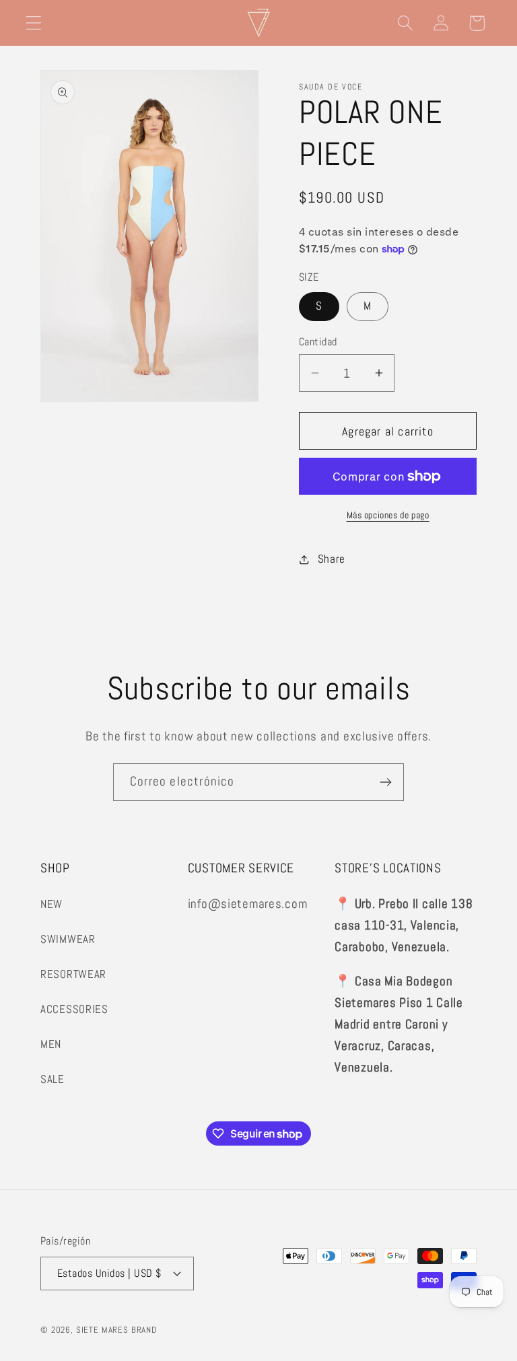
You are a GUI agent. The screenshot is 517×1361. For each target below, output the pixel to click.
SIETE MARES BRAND (116, 1329)
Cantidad (318, 342)
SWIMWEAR (68, 939)
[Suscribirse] (385, 782)
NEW (51, 904)
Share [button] (331, 559)
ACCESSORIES (74, 1009)
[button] (34, 23)
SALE (52, 1079)
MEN (50, 1044)
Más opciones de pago (388, 515)
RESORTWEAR (73, 974)
